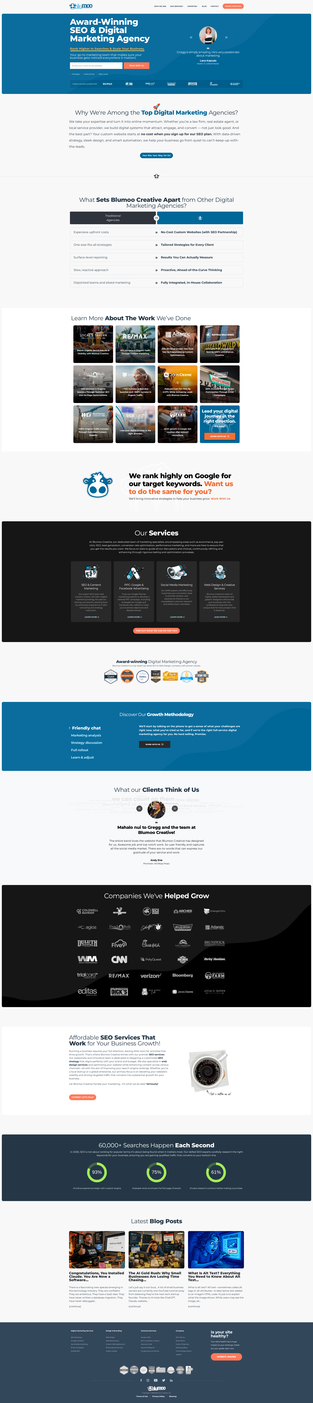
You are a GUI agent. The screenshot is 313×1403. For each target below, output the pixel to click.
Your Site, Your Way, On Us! (156, 155)
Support (179, 1354)
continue (75, 1306)
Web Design (110, 1337)
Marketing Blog (181, 1348)
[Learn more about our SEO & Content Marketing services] (91, 572)
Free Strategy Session (184, 1351)
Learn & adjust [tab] (82, 757)
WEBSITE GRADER (226, 1357)
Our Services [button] (176, 6)
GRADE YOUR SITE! (233, 6)
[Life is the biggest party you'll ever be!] (148, 1380)
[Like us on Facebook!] (141, 1380)
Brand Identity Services (114, 1348)
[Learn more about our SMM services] (176, 572)
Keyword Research (148, 1348)
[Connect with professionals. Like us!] (171, 1380)
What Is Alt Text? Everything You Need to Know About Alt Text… (214, 1276)
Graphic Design (111, 1351)
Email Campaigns (77, 1348)
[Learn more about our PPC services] (134, 572)
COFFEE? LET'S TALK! (83, 1097)
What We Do (180, 1341)
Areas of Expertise (182, 1344)
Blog (204, 6)
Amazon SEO (146, 1337)
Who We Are (160, 6)
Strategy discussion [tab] (86, 743)
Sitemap (173, 1396)
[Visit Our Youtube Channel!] (155, 1380)
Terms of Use (142, 1396)
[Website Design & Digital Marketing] (82, 6)
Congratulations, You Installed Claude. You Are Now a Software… (96, 1276)
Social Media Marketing (79, 1344)
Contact (215, 6)
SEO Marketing (76, 1337)
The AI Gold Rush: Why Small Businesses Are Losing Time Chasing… (155, 1276)
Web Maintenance (112, 1341)
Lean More (219, 617)
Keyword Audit (146, 1344)
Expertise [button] (192, 6)
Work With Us (136, 65)
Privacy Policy (158, 1396)
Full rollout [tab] (79, 750)
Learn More (90, 617)
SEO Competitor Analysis (150, 1341)
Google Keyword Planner (150, 1351)
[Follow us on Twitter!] (163, 1380)
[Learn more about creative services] (219, 572)
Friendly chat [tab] (86, 728)
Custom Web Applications (115, 1344)
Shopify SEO (75, 1351)
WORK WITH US (152, 744)
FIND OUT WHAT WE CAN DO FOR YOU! (156, 631)
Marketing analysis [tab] (86, 735)
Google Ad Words (77, 1341)
